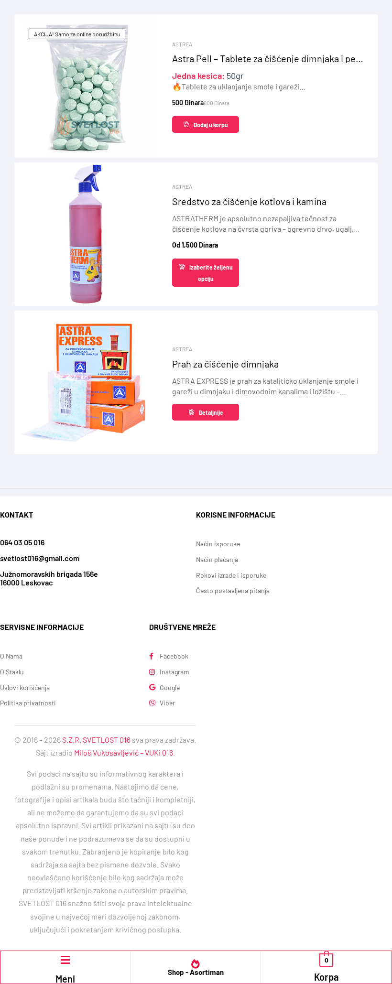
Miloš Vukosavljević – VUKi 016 (123, 752)
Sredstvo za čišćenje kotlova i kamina (249, 201)
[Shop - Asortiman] (195, 964)
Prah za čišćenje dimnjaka (225, 363)
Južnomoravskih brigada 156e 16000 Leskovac (49, 578)
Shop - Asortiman (196, 972)
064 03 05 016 (22, 542)
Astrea (182, 44)
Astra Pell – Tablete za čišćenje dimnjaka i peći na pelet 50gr (267, 58)
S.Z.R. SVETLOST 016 (96, 739)
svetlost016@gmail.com (39, 557)
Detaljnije (211, 412)
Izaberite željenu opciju (211, 273)
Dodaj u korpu (211, 124)
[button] (65, 960)
